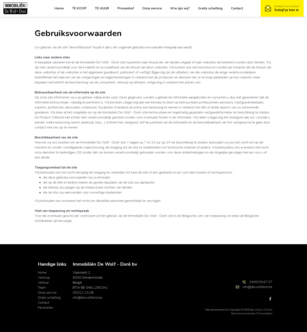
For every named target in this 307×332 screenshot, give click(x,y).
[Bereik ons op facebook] (270, 298)
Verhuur (43, 282)
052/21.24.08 (83, 292)
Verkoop (44, 277)
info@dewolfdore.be (87, 297)
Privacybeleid (265, 313)
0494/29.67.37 (260, 282)
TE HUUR (102, 8)
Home (59, 8)
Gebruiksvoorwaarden (243, 313)
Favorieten (45, 307)
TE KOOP (79, 8)
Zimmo (268, 309)
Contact (237, 8)
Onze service (152, 8)
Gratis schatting (210, 8)
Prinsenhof (125, 8)
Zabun (259, 309)
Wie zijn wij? (180, 8)
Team (42, 287)
